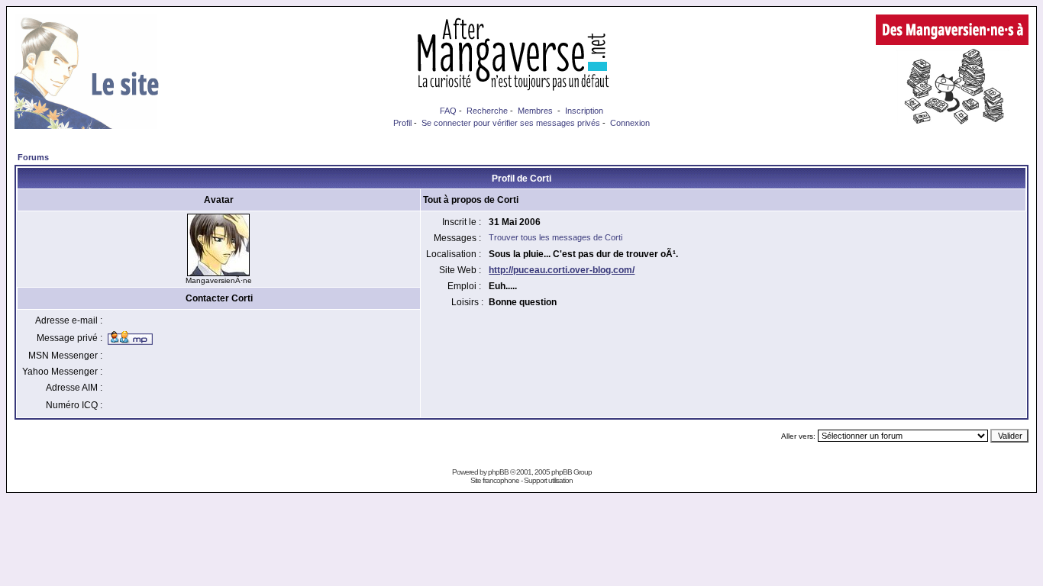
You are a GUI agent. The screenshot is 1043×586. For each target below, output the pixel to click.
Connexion (630, 122)
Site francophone (494, 480)
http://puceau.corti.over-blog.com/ (562, 270)
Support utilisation (548, 480)
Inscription (584, 110)
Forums (33, 157)
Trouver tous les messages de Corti (555, 237)
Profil (402, 122)
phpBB (498, 472)
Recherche (487, 110)
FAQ (448, 110)
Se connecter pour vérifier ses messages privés (510, 122)
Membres (535, 110)
